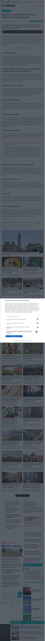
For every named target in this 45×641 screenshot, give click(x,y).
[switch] (37, 319)
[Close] (43, 301)
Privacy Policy (29, 340)
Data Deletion (15, 340)
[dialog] (22, 320)
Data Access (22, 340)
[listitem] (22, 316)
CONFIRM (14, 336)
